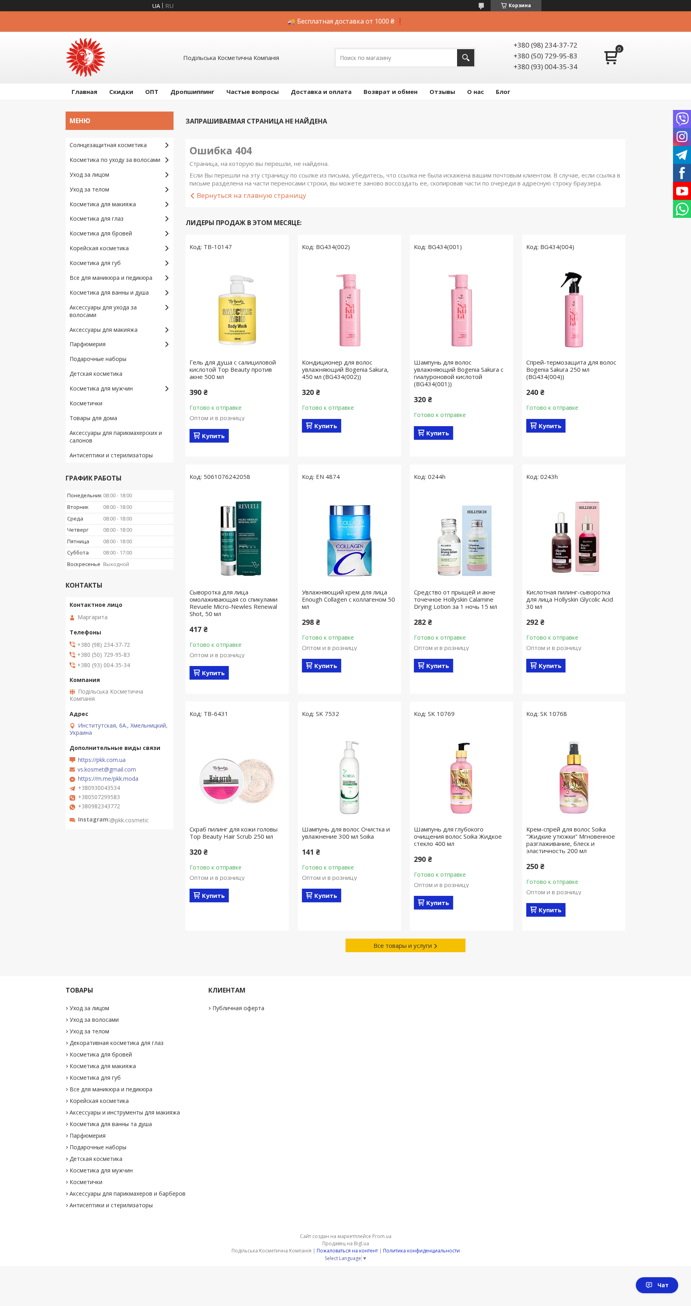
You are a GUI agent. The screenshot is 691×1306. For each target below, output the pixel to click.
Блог (503, 92)
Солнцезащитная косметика (108, 145)
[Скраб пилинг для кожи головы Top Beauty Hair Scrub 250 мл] (237, 773)
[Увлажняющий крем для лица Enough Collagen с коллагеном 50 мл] (349, 536)
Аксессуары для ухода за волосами (103, 311)
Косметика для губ (95, 263)
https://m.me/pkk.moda (108, 778)
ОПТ (151, 92)
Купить (213, 436)
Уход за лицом (89, 174)
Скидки (121, 92)
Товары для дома (93, 418)
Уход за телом (89, 189)
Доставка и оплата (321, 92)
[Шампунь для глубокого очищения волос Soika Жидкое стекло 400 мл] (461, 773)
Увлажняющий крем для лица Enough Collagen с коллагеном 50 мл (348, 599)
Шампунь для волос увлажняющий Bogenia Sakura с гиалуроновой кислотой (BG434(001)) (458, 373)
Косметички (86, 403)
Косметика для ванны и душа (109, 292)
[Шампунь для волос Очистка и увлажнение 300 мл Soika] (349, 773)
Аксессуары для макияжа (104, 329)
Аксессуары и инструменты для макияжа (125, 1112)
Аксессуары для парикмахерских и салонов (116, 436)
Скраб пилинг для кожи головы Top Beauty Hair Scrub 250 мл (234, 832)
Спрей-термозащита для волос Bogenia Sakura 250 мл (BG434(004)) (571, 369)
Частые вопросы (252, 92)
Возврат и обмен (390, 92)
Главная (84, 92)
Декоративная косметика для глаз (117, 1043)
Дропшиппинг (192, 92)
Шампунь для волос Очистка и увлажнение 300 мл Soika (346, 832)
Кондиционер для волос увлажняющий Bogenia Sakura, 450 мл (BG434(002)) (345, 369)
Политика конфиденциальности (421, 1250)
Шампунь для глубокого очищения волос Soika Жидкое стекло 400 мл (458, 836)
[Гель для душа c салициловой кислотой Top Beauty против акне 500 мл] (237, 307)
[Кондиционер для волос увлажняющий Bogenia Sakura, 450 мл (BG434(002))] (349, 307)
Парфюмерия (88, 344)
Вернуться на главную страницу (251, 195)
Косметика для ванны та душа (111, 1124)
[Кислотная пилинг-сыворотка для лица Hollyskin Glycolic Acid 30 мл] (573, 536)
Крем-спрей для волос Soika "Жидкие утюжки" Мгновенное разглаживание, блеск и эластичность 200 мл (570, 839)
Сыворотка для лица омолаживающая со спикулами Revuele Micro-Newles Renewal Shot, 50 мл (234, 602)
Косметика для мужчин (101, 388)
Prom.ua (381, 1236)
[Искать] (465, 57)
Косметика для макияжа (103, 204)
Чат (663, 1285)
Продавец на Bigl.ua (345, 1243)
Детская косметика (96, 373)
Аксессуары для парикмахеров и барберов (128, 1193)
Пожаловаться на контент (347, 1250)
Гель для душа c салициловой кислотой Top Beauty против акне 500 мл (233, 369)
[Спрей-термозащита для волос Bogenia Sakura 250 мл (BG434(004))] (573, 307)
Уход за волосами (94, 1019)
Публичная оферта (238, 1008)
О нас (475, 92)
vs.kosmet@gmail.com (107, 769)
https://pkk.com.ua (102, 760)
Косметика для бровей (101, 233)
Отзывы (442, 92)
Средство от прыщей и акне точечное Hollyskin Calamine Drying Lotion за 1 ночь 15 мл (455, 599)
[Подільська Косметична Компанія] (86, 58)
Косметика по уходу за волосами (115, 159)
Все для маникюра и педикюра (111, 277)
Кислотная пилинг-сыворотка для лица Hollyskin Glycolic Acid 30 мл (569, 599)
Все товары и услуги (402, 945)
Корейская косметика (99, 248)
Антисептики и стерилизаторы (111, 455)
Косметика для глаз (97, 218)
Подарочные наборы (98, 359)
